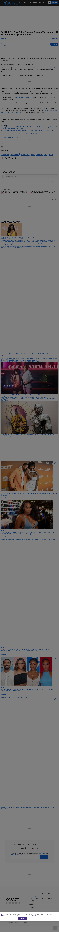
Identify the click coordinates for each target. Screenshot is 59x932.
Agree (22, 918)
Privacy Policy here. (33, 915)
